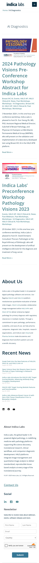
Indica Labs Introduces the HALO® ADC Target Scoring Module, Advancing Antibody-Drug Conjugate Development (19, 379)
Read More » (7, 152)
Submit (20, 555)
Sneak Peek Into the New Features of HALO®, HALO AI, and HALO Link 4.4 (19, 362)
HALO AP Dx (6, 312)
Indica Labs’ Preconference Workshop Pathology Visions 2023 (18, 197)
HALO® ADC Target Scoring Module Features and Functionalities (18, 388)
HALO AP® (25, 308)
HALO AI (21, 298)
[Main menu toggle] (34, 4)
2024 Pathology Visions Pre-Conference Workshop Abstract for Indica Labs (19, 78)
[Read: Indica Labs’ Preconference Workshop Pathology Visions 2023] (19, 171)
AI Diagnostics (19, 103)
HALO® (11, 298)
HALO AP (24, 98)
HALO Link (16, 305)
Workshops (7, 103)
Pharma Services (8, 336)
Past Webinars (8, 216)
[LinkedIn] (3, 410)
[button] (29, 4)
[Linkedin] (5, 501)
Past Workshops (23, 101)
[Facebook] (8, 410)
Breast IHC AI (7, 98)
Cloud (27, 333)
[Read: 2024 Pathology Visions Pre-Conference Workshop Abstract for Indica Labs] (19, 48)
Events (17, 98)
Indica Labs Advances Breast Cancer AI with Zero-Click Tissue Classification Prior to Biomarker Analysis (18, 397)
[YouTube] (14, 410)
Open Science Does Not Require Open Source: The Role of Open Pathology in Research (19, 370)
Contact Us (11, 485)
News (13, 101)
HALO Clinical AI (19, 106)
